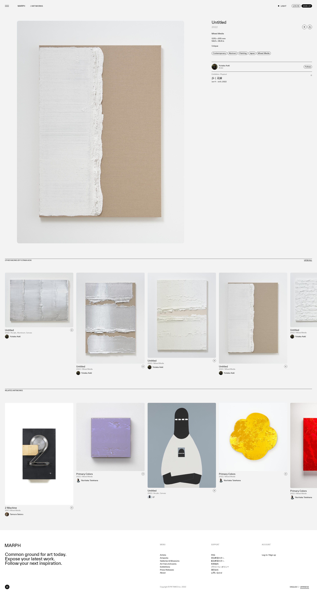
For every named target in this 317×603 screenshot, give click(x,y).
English (293, 587)
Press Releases (167, 570)
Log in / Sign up (269, 555)
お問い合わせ (216, 573)
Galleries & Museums (169, 561)
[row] (219, 53)
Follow (308, 67)
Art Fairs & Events (168, 564)
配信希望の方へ (217, 561)
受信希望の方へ (217, 558)
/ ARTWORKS (36, 6)
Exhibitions (165, 567)
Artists (163, 555)
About (163, 573)
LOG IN (296, 6)
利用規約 (215, 564)
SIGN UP (307, 6)
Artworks (164, 558)
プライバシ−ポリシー (220, 567)
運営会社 (215, 570)
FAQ (213, 555)
